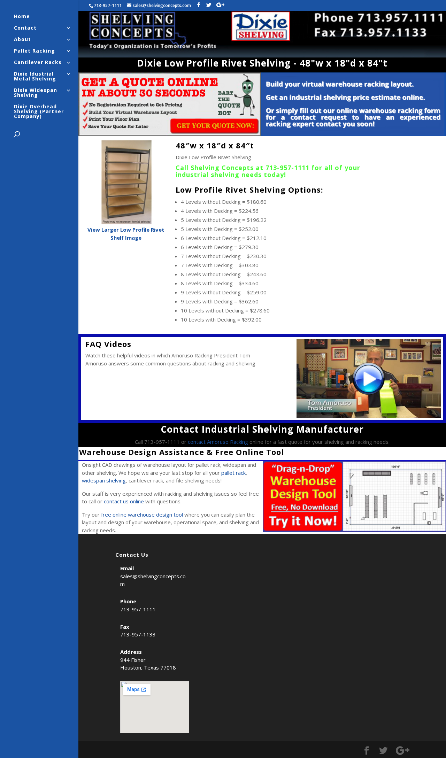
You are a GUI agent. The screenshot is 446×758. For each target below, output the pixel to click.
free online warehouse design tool (142, 514)
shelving (226, 174)
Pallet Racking (34, 51)
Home (22, 17)
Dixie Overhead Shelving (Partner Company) (39, 111)
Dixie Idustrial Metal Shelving (35, 76)
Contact (25, 28)
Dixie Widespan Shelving (35, 93)
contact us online (124, 501)
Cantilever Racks (38, 62)
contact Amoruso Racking (218, 441)
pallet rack (233, 472)
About (22, 39)
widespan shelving (104, 480)
